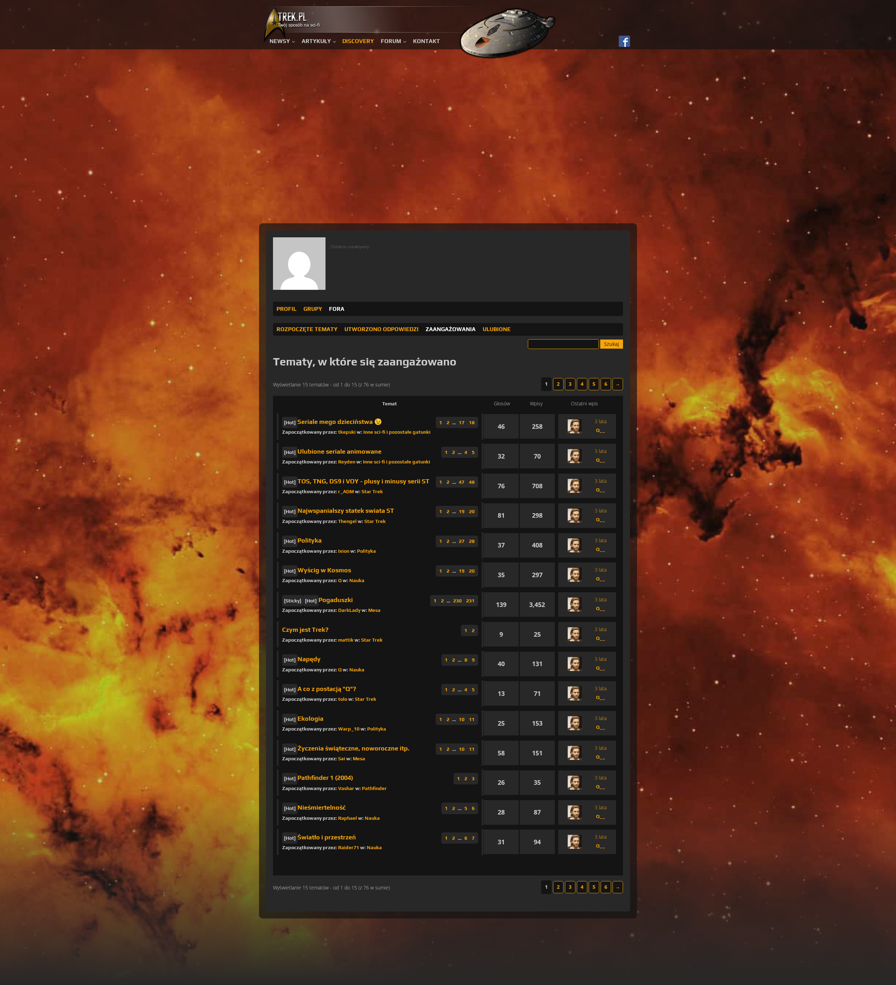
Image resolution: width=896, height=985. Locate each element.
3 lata (601, 421)
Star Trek (372, 491)
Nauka (356, 580)
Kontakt (426, 41)
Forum (391, 41)
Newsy (280, 41)
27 (461, 541)
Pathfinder (374, 788)
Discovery (358, 41)
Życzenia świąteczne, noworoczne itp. (354, 748)
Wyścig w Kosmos (324, 570)
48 (472, 482)
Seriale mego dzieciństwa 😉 (340, 421)
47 (461, 482)
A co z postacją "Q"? (327, 688)
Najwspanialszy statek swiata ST (346, 510)
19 (461, 511)
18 (472, 422)
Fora (336, 309)
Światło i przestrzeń (327, 837)
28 (472, 541)
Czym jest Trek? (305, 629)
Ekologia (310, 718)
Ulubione (497, 329)
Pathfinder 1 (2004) (325, 777)
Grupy (312, 309)
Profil (286, 309)
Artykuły (316, 41)
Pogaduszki (335, 599)
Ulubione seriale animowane (340, 451)
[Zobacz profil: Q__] (575, 426)
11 (472, 719)
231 (470, 600)
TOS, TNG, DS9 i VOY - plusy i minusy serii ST (363, 481)
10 (461, 719)
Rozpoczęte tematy (306, 329)
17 (461, 422)
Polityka (310, 540)
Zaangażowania (451, 329)
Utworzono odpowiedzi (381, 329)
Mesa (374, 610)
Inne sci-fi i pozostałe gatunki (396, 432)
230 (457, 600)
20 (472, 511)
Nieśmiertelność (322, 807)
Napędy (309, 659)
